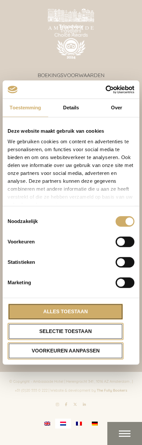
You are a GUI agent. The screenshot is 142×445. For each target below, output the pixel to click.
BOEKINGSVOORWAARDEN (71, 74)
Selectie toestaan (65, 331)
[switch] (125, 241)
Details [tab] (71, 107)
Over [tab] (116, 107)
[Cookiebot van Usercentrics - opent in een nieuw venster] (105, 89)
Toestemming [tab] (25, 107)
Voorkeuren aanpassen (66, 350)
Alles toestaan (65, 311)
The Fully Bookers (112, 390)
